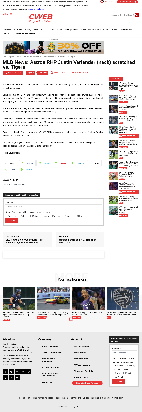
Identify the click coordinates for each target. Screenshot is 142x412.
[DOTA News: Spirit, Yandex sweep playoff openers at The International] (113, 130)
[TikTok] (28, 371)
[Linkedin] (17, 371)
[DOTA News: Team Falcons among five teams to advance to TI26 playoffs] (113, 186)
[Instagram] (11, 371)
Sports (11, 57)
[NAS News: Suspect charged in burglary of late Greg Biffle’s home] (113, 144)
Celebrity (25, 216)
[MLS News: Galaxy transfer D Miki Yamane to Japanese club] (113, 200)
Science (56, 216)
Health (46, 216)
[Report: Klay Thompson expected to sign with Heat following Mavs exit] (113, 165)
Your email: (10, 202)
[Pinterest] (22, 371)
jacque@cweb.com (36, 9)
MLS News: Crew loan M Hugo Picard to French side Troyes (129, 153)
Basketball (122, 112)
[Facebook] (5, 371)
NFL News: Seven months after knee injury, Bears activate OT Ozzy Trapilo (129, 86)
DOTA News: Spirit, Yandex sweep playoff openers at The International (127, 130)
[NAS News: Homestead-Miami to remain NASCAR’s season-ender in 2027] (113, 210)
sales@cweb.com (115, 398)
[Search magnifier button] (137, 15)
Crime (36, 216)
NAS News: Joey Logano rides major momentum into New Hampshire (129, 97)
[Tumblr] (5, 377)
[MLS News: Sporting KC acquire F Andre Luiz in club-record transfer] (113, 120)
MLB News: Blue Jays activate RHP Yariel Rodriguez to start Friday (24, 241)
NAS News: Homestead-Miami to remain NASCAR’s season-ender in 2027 (129, 210)
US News (79, 216)
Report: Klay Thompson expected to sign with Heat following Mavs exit (128, 164)
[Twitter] (11, 377)
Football (122, 91)
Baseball (19, 57)
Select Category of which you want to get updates (27, 212)
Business (12, 216)
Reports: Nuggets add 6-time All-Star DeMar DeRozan (128, 108)
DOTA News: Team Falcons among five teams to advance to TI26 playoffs (127, 185)
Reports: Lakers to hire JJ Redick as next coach (77, 241)
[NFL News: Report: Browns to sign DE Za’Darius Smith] (113, 176)
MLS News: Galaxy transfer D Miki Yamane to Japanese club (128, 198)
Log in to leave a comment (14, 184)
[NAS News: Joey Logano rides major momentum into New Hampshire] (113, 99)
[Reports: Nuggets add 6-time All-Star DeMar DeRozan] (113, 109)
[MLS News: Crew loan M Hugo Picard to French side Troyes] (113, 154)
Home (5, 57)
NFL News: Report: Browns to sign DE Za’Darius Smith (126, 174)
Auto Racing (123, 101)
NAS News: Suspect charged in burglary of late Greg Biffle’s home (128, 142)
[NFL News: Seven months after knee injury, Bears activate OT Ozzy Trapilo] (113, 86)
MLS (120, 123)
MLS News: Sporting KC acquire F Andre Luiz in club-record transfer (128, 118)
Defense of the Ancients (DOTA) (127, 135)
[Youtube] (17, 377)
